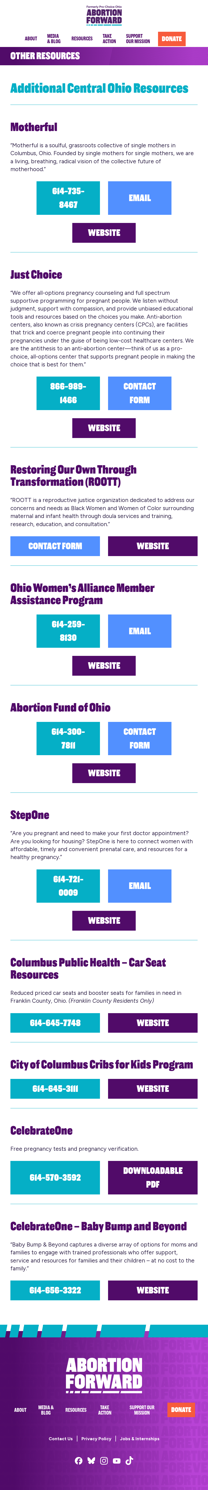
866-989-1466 (68, 393)
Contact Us (61, 1438)
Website (104, 233)
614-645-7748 (55, 1023)
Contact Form (140, 393)
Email (140, 198)
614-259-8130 (68, 631)
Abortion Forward (104, 15)
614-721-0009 (68, 886)
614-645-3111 (55, 1089)
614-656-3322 (55, 1290)
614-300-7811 (68, 738)
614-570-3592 (55, 1178)
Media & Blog (46, 1410)
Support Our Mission (142, 1410)
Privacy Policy (96, 1438)
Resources (75, 1410)
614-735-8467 (68, 198)
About (20, 1410)
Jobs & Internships (140, 1438)
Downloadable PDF (153, 1177)
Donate (181, 1410)
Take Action (104, 1410)
